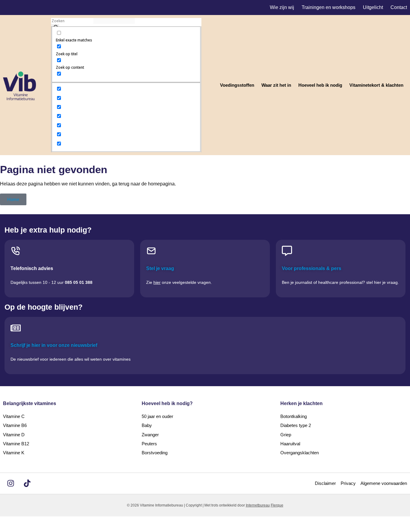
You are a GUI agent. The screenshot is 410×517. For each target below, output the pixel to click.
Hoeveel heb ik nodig (320, 85)
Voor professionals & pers (311, 268)
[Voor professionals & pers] (287, 251)
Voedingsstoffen (237, 85)
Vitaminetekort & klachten (376, 85)
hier (157, 282)
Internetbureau (258, 505)
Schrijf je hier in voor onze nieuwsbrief (54, 345)
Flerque (277, 505)
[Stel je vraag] (151, 251)
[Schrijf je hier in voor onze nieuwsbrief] (16, 328)
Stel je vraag (160, 268)
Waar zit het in (276, 85)
